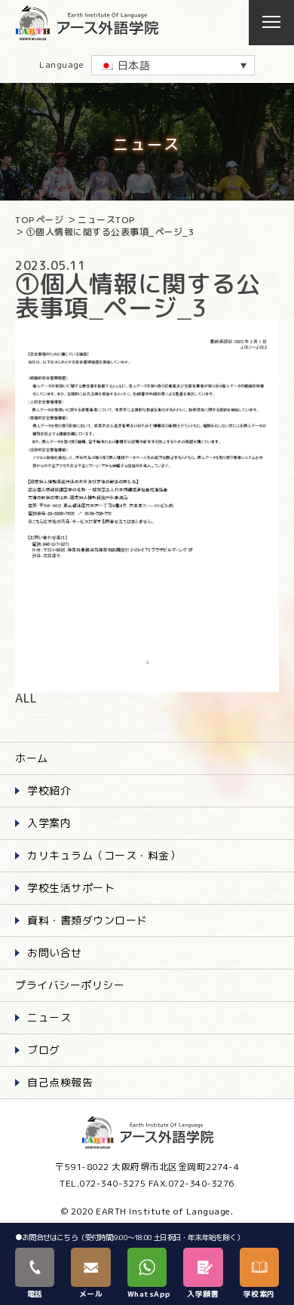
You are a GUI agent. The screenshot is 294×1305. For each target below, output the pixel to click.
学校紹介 (49, 790)
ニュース (49, 1017)
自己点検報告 (60, 1082)
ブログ (43, 1050)
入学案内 (49, 823)
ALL (26, 698)
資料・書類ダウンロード (87, 920)
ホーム (31, 758)
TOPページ (39, 219)
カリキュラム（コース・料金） (103, 855)
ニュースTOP (107, 219)
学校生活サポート (71, 888)
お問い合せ (54, 952)
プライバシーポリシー (69, 985)
